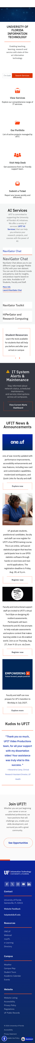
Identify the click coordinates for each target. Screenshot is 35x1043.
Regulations (9, 1009)
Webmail (8, 935)
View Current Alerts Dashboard (18, 406)
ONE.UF (7, 931)
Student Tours (10, 972)
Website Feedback (12, 908)
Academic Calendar (12, 975)
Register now (17, 579)
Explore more (17, 710)
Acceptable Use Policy (11, 1038)
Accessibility (9, 1001)
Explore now (17, 486)
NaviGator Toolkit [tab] (15, 305)
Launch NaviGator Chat (12, 290)
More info (6, 287)
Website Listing (10, 997)
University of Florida (17, 1026)
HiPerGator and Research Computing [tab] (17, 316)
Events (7, 979)
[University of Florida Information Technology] (18, 873)
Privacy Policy (10, 1005)
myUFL (7, 939)
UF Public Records (12, 1012)
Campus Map (9, 968)
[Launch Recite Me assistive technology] (4, 1038)
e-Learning (8, 942)
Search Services (22, 75)
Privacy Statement (10, 1034)
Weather (7, 964)
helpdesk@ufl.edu (12, 914)
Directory (8, 946)
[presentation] (19, 358)
